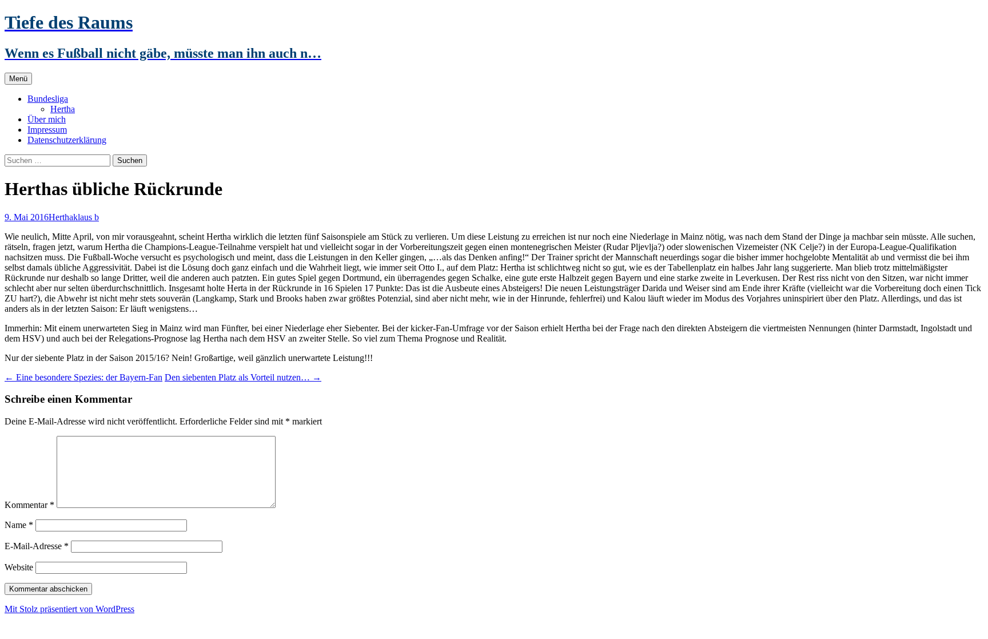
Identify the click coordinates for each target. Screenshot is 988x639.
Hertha (62, 109)
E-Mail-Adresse (37, 546)
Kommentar (29, 505)
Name (19, 525)
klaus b (86, 217)
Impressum (47, 129)
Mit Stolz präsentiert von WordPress (69, 609)
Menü (18, 78)
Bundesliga (47, 99)
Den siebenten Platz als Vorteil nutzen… (243, 377)
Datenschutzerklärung (66, 140)
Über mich (46, 119)
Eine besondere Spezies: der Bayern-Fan (83, 377)
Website (19, 567)
